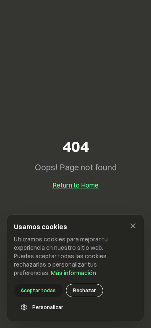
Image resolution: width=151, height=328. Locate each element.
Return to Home (75, 185)
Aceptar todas (38, 290)
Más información (73, 273)
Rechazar (84, 290)
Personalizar (47, 307)
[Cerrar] (133, 226)
